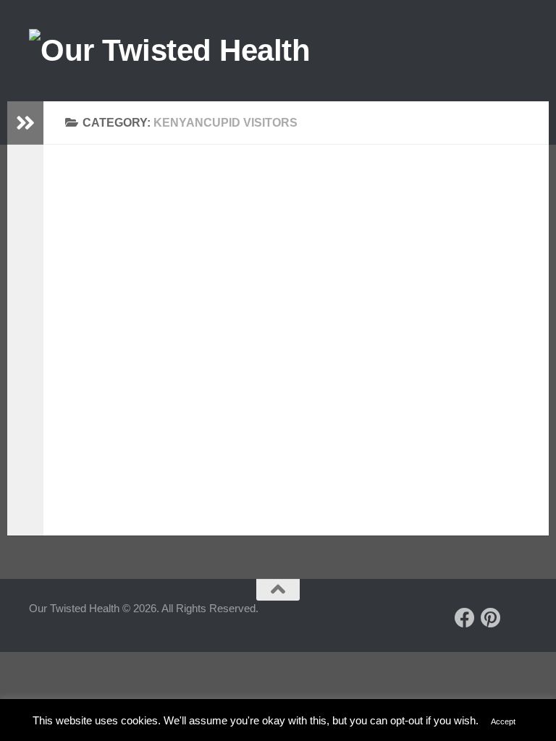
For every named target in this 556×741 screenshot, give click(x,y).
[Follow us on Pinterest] (491, 618)
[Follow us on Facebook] (465, 618)
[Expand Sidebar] (25, 123)
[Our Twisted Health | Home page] (169, 50)
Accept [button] (503, 721)
